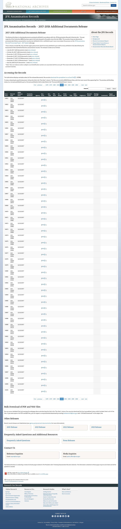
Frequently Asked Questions (18, 440)
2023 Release (40, 427)
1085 (73, 85)
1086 (76, 85)
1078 (47, 85)
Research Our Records (14, 11)
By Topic (8, 492)
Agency (38, 95)
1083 (65, 85)
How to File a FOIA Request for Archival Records (50, 505)
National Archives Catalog (12, 497)
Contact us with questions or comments (14, 481)
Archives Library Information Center (13, 504)
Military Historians (28, 493)
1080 (54, 85)
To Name (59, 94)
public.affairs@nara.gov (73, 456)
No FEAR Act (76, 522)
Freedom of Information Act (65, 522)
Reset (114, 88)
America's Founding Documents (106, 11)
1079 (50, 85)
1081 (58, 85)
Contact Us (113, 2)
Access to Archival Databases (13, 501)
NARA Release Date (20, 94)
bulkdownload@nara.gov (70, 413)
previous (39, 85)
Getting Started (47, 492)
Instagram (58, 516)
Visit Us (83, 11)
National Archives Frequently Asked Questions (50, 494)
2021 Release (96, 427)
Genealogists (27, 492)
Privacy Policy (54, 522)
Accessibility (47, 522)
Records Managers (29, 499)
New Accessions (66, 493)
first (35, 85)
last (86, 85)
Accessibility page (43, 474)
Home (6, 20)
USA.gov (81, 522)
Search (113, 5)
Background (96, 39)
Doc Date (42, 94)
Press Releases (69, 440)
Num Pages (75, 94)
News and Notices (66, 492)
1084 (69, 85)
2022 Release (68, 427)
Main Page (96, 37)
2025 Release (12, 427)
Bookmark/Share (104, 2)
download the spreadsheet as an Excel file (62, 77)
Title (70, 95)
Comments (104, 95)
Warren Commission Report (101, 41)
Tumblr (60, 516)
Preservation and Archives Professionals (30, 496)
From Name (65, 94)
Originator (83, 95)
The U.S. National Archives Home (26, 5)
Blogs (66, 516)
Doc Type (49, 94)
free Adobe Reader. (23, 472)
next (82, 85)
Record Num (12, 94)
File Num (54, 94)
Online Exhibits (9, 507)
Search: (86, 88)
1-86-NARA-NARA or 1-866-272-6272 (60, 526)
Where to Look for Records (50, 501)
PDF (43, 100)
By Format (8, 493)
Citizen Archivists (94, 2)
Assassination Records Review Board (103, 46)
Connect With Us (60, 513)
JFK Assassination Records (28, 20)
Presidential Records (11, 499)
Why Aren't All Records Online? (50, 503)
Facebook (53, 516)
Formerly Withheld (29, 94)
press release (31, 50)
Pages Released (112, 94)
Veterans (26, 501)
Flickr (68, 516)
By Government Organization (13, 495)
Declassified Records (48, 499)
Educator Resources (60, 11)
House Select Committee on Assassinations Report (101, 43)
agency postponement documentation (40, 423)
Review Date (96, 94)
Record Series (89, 94)
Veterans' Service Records (37, 11)
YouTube (63, 516)
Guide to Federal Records (49, 497)
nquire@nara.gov (15, 456)
